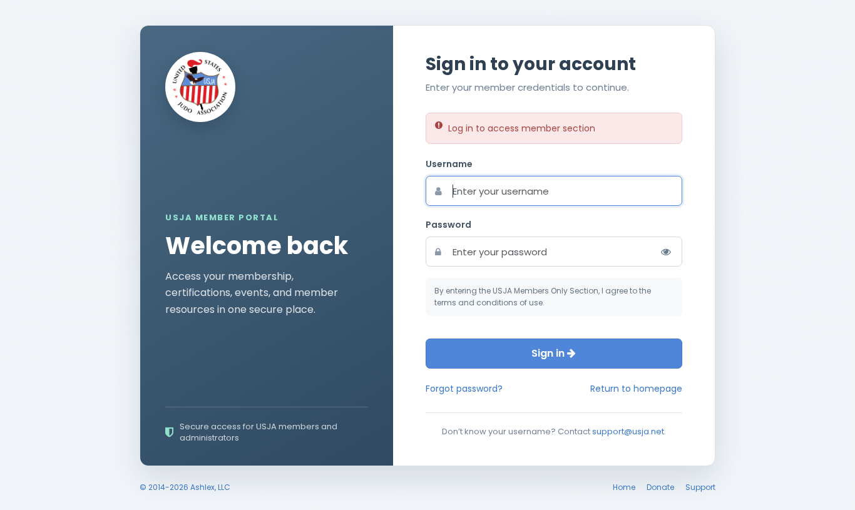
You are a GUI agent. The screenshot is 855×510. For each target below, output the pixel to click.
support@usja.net (628, 431)
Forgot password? (464, 388)
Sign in (549, 353)
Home (624, 487)
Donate (660, 487)
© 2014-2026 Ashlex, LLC (185, 487)
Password (448, 224)
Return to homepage (636, 388)
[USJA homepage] (200, 87)
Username (449, 164)
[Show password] (666, 251)
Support (700, 487)
